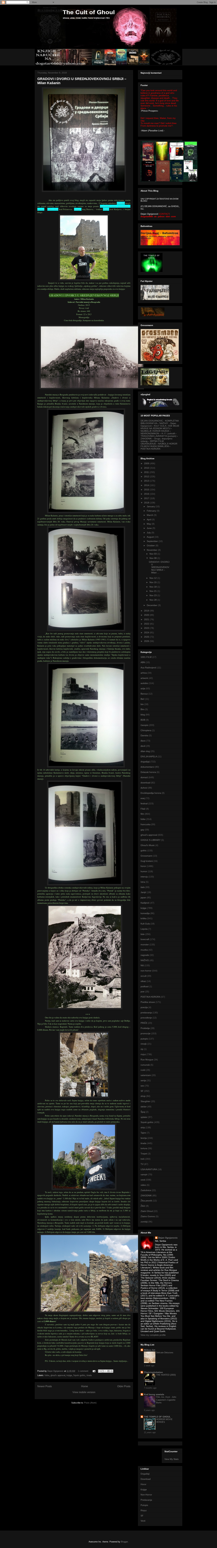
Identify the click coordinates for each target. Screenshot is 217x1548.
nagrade (145, 955)
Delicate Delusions (164, 1352)
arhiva (144, 673)
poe (142, 991)
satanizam (146, 1075)
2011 (146, 472)
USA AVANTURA (149, 1169)
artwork (144, 678)
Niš (142, 965)
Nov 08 (153, 558)
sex (142, 1085)
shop (143, 1096)
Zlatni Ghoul (147, 1211)
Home (84, 1386)
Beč (142, 699)
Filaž (143, 808)
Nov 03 (153, 553)
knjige (69, 1375)
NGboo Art (149, 1350)
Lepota (144, 929)
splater (144, 1117)
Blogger (124, 1542)
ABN (143, 662)
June (149, 528)
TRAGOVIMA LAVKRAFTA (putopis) (158, 436)
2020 (147, 615)
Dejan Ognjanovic (168, 1237)
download (145, 782)
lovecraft (145, 939)
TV (142, 1164)
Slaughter (145, 1101)
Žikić (143, 1206)
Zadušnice (146, 1190)
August (150, 537)
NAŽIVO (145, 960)
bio (142, 704)
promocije (145, 1033)
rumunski (145, 1065)
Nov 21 (153, 591)
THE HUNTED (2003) (166, 1375)
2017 (147, 498)
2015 (147, 489)
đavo (143, 740)
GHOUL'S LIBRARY (150, 840)
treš (142, 1159)
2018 (147, 502)
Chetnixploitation (153, 1372)
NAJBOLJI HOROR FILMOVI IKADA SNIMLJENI (159, 444)
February (152, 510)
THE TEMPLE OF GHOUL (157, 1416)
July (149, 532)
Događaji (145, 1473)
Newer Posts (44, 1386)
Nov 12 (153, 578)
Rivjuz (144, 1510)
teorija (144, 1138)
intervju (144, 876)
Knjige (144, 1489)
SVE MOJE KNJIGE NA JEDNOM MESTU (160, 427)
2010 (147, 468)
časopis (144, 725)
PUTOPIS (121, 203)
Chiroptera (146, 730)
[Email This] (99, 1371)
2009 (147, 463)
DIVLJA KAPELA (149, 756)
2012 (147, 476)
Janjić (143, 892)
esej (143, 798)
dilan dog (145, 751)
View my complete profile (153, 1335)
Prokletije (145, 1028)
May (149, 524)
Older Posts (123, 1386)
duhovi (144, 787)
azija (143, 688)
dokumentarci (147, 767)
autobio (144, 683)
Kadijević (145, 902)
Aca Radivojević (148, 667)
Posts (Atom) (90, 1403)
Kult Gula (145, 923)
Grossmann (146, 855)
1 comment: (83, 1371)
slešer (144, 1106)
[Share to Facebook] (108, 1371)
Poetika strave (148, 1002)
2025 (147, 637)
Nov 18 (153, 586)
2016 (147, 494)
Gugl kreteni (147, 861)
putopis (144, 1038)
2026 (147, 641)
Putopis (144, 1505)
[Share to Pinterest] (111, 1371)
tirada (89, 1375)
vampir (144, 1174)
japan (143, 897)
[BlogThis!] (102, 1371)
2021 (147, 619)
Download (146, 1479)
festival (144, 803)
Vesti (143, 1520)
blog (143, 714)
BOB (143, 720)
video (143, 1185)
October (151, 545)
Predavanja (146, 1500)
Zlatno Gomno (148, 1216)
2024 (147, 632)
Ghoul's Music (148, 845)
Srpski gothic (79, 1375)
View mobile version (83, 1392)
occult (143, 976)
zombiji (144, 1221)
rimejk (144, 1044)
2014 (147, 485)
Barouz (144, 693)
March (150, 515)
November (152, 550)
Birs (142, 709)
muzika (144, 949)
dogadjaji (145, 761)
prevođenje (146, 1017)
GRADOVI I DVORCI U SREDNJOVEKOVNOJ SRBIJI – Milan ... (159, 567)
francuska (145, 824)
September (153, 541)
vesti (143, 1179)
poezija (144, 1007)
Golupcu (77, 209)
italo (143, 887)
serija (143, 1080)
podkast (145, 986)
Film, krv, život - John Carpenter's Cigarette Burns (166, 1400)
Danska (144, 735)
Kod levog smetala (154, 1394)
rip (142, 1049)
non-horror (146, 970)
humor (144, 871)
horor (143, 866)
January (151, 506)
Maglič (106, 209)
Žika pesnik (146, 1200)
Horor (143, 1484)
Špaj (143, 1112)
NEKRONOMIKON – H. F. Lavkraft (158, 433)
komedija (145, 913)
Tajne (143, 1132)
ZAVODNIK (146, 1195)
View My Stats (171, 1459)
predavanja (146, 1012)
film (142, 814)
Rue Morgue (147, 1059)
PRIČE (144, 1023)
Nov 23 (153, 595)
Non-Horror (146, 1494)
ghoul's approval (58, 1375)
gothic (144, 850)
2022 (147, 623)
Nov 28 (153, 600)
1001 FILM (146, 657)
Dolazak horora (148, 772)
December (152, 605)
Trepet (144, 1153)
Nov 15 (153, 582)
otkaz (143, 981)
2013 (147, 481)
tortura (144, 1148)
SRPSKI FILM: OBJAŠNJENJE (152, 442)
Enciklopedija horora (151, 793)
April (149, 519)
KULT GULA (160, 426)
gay (142, 829)
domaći (144, 777)
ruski (143, 1070)
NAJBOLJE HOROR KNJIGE (155, 431)
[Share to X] (105, 1371)
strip (143, 1127)
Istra (143, 882)
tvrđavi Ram (52, 209)
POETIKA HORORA (150, 448)
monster (145, 944)
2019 (147, 610)
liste (143, 934)
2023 (147, 628)
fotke (47, 1375)
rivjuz (143, 1054)
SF (142, 1091)
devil (143, 746)
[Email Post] (94, 1371)
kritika (143, 918)
